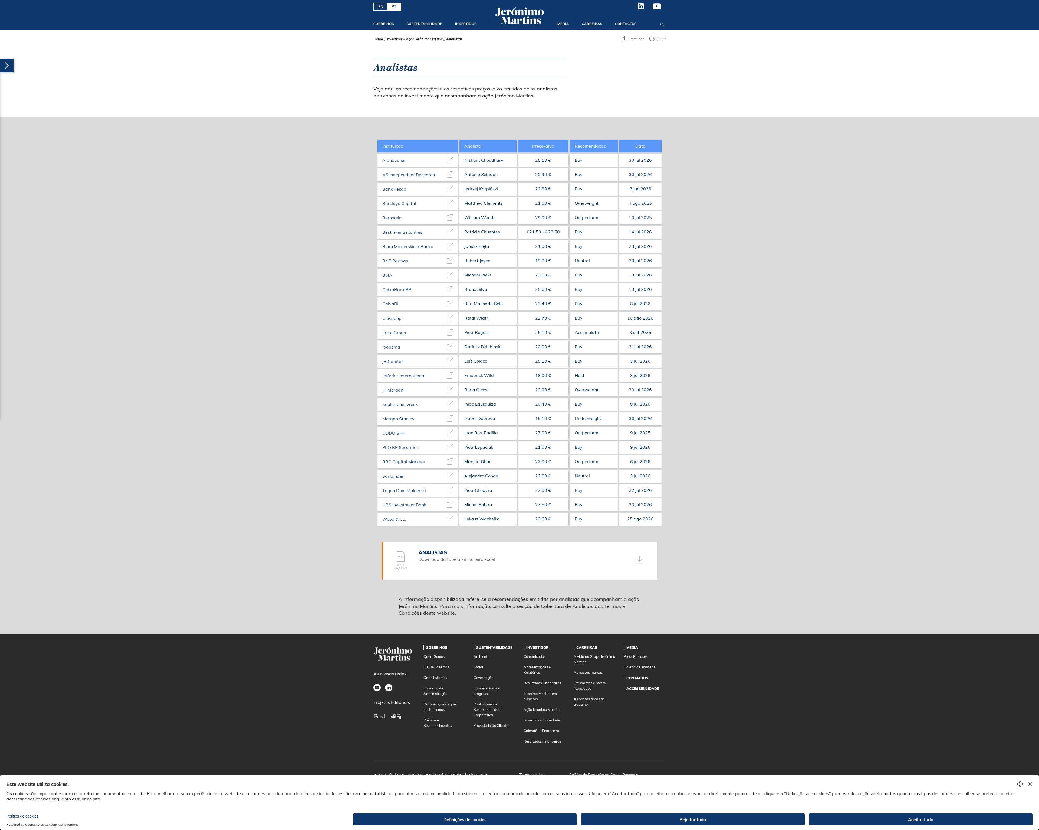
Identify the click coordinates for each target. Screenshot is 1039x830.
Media (563, 24)
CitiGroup (392, 318)
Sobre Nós (383, 24)
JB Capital (392, 361)
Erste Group (394, 332)
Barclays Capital (399, 203)
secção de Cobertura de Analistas (555, 606)
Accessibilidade (642, 688)
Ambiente (481, 656)
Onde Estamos (435, 677)
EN (380, 6)
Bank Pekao (394, 189)
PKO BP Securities (400, 447)
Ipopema (391, 347)
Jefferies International (403, 375)
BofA (387, 275)
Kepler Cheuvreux (400, 404)
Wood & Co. (394, 519)
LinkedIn (640, 8)
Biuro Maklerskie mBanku (407, 246)
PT (394, 6)
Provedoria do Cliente (491, 725)
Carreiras (592, 24)
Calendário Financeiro (541, 730)
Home (378, 39)
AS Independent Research (408, 174)
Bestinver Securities (402, 232)
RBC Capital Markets (403, 461)
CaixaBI (390, 304)
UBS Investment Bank (404, 504)
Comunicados (534, 656)
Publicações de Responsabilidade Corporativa (488, 709)
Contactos (626, 24)
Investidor (466, 24)
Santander (393, 476)
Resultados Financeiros (542, 683)
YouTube (657, 8)
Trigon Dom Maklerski (404, 490)
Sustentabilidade (424, 24)
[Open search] (662, 24)
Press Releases (635, 656)
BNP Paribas (395, 260)
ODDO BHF (393, 433)
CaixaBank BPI (397, 289)
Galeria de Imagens (639, 667)
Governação (483, 677)
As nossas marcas (588, 672)
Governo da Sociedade (542, 720)
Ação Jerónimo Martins (424, 39)
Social (478, 667)
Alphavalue (394, 160)
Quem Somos (434, 656)
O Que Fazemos (436, 667)
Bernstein (392, 217)
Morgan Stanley (398, 418)
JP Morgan (392, 390)
